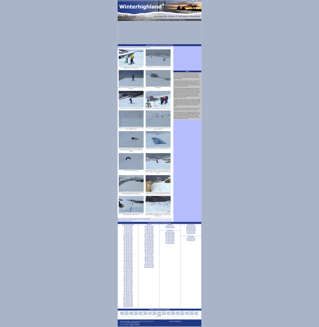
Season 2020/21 (152, 314)
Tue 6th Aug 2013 (128, 226)
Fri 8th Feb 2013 (191, 237)
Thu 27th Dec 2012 (128, 292)
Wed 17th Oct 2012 (128, 305)
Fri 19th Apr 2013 (128, 251)
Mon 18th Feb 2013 (128, 271)
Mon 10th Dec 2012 (128, 299)
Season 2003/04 (152, 311)
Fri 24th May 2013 (128, 234)
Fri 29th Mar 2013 (149, 233)
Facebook (137, 324)
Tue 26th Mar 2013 (128, 256)
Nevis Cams (159, 1)
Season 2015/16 (185, 313)
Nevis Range (167, 20)
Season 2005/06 (171, 311)
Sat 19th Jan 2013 (149, 260)
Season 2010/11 (138, 313)
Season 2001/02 (134, 311)
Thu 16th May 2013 (128, 236)
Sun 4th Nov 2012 (191, 233)
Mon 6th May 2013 (128, 243)
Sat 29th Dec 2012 (128, 291)
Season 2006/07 (180, 311)
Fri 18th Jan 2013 (149, 261)
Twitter (131, 324)
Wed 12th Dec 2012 (128, 298)
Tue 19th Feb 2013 (128, 270)
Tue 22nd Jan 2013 (170, 227)
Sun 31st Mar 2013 (128, 253)
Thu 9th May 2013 (128, 240)
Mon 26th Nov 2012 (128, 303)
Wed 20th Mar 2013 (191, 227)
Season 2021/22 (162, 314)
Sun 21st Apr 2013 (128, 250)
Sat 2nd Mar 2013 (128, 265)
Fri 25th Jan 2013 (149, 256)
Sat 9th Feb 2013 (128, 275)
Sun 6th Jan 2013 (128, 288)
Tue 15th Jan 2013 (128, 282)
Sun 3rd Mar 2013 (128, 264)
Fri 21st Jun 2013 (128, 229)
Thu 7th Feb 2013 (170, 239)
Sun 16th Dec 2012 (128, 296)
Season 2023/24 (180, 314)
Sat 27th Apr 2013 (128, 247)
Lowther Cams (151, 1)
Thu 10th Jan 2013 (128, 285)
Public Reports (182, 20)
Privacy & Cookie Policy (175, 321)
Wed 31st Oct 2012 (149, 267)
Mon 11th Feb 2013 (149, 250)
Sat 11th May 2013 (128, 239)
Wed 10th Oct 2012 (128, 306)
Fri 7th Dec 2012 (191, 240)
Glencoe (154, 20)
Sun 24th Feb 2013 (128, 267)
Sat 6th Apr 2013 (149, 232)
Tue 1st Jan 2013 (149, 263)
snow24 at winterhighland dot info (133, 322)
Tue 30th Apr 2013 (149, 229)
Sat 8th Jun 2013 (149, 227)
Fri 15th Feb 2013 (128, 272)
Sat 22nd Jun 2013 (149, 226)
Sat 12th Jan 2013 (128, 284)
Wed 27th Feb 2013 (149, 244)
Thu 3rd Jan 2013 (128, 289)
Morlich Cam (144, 1)
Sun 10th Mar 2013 (128, 261)
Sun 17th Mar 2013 (149, 237)
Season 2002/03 (143, 311)
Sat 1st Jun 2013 (128, 233)
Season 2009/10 (129, 313)
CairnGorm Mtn (147, 20)
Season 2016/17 (194, 313)
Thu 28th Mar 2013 (128, 254)
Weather (131, 1)
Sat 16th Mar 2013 (128, 257)
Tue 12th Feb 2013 (128, 274)
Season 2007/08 (189, 311)
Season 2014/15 (175, 313)
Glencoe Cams (137, 1)
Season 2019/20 (143, 314)
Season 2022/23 (171, 314)
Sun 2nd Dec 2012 (128, 301)
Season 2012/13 (157, 313)
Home (119, 1)
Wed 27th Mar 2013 (149, 234)
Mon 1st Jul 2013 (128, 227)
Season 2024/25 (189, 314)
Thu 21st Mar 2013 (149, 236)
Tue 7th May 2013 (128, 241)
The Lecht (174, 20)
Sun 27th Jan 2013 (190, 239)
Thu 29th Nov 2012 (128, 302)
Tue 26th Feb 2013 (149, 246)
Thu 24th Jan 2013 (149, 257)
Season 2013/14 (166, 313)
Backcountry (125, 1)
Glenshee (160, 20)
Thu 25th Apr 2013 (128, 248)
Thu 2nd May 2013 (128, 246)
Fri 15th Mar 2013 (128, 258)
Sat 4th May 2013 (128, 244)
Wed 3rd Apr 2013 (170, 226)
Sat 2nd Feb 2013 (149, 253)
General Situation (138, 20)
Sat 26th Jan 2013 (128, 278)
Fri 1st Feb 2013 (149, 254)
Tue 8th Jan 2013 (128, 287)
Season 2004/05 (162, 311)
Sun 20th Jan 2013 (128, 281)
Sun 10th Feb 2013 (149, 251)
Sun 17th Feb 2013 (149, 247)
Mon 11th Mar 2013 (170, 233)
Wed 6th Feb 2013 (128, 277)
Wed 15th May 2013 (128, 237)
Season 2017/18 (124, 314)
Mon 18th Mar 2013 (191, 229)
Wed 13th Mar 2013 (128, 260)
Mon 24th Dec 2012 (128, 294)
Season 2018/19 (134, 314)
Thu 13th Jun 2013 (128, 230)
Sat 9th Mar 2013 (128, 263)
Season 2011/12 (148, 313)
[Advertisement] (159, 32)
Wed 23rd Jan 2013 (128, 279)
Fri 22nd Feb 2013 (128, 268)
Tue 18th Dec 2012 (128, 295)
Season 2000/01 (124, 311)
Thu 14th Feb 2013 (169, 236)
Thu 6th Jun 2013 (128, 232)
